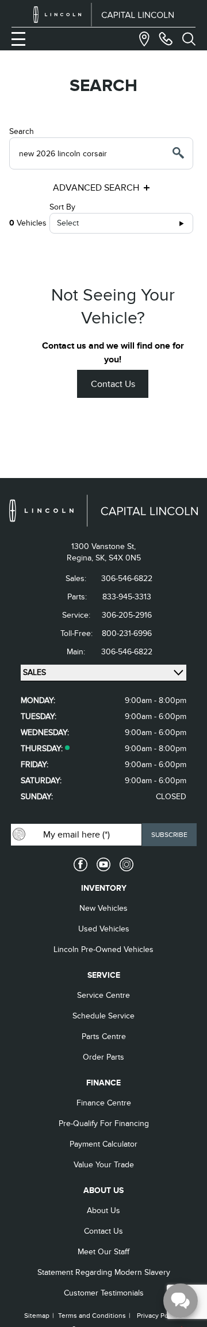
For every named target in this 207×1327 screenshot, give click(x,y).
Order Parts (103, 1057)
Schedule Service (103, 1016)
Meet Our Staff (103, 1252)
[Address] (144, 38)
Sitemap (36, 1316)
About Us (103, 1210)
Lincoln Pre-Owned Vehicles (103, 949)
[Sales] (165, 39)
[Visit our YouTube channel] (103, 864)
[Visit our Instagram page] (126, 864)
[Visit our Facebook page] (80, 864)
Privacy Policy (158, 1316)
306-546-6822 (126, 578)
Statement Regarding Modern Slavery (103, 1272)
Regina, (81, 558)
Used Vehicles (103, 929)
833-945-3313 (126, 597)
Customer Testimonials (104, 1293)
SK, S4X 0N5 (118, 558)
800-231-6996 (127, 633)
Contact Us (113, 384)
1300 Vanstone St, (103, 546)
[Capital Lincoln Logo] (103, 14)
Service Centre (103, 995)
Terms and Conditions (92, 1316)
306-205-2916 (127, 615)
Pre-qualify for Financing (104, 1123)
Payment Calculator (103, 1144)
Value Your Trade (104, 1165)
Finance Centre (103, 1103)
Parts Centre (104, 1036)
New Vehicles (103, 908)
